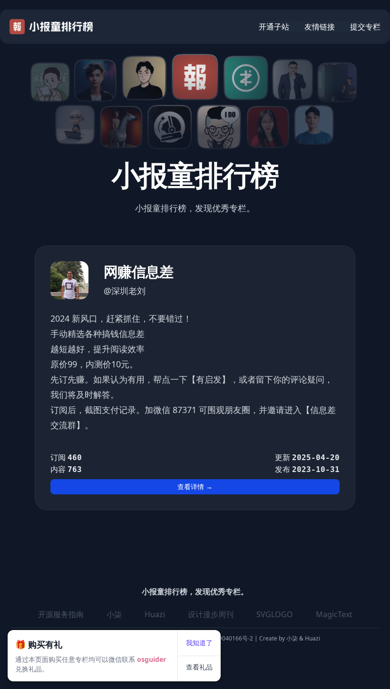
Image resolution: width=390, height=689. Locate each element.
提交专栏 (365, 26)
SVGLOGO (274, 614)
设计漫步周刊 (211, 614)
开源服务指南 (61, 614)
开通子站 (274, 26)
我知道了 (199, 642)
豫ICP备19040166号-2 (224, 638)
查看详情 (195, 486)
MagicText (334, 614)
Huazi (155, 614)
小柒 (114, 614)
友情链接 (319, 26)
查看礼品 (199, 666)
